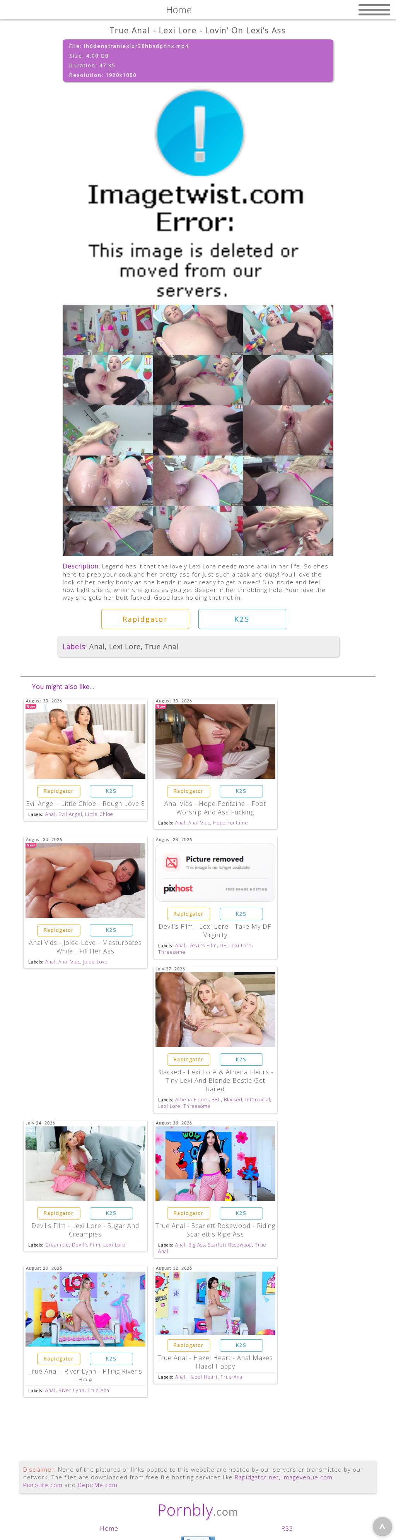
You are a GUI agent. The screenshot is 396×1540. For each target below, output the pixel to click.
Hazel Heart (203, 1377)
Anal (97, 646)
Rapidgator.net (257, 1477)
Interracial (257, 1099)
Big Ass (196, 1244)
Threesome (172, 952)
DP (223, 945)
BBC (216, 1099)
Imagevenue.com (307, 1477)
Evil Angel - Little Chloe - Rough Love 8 (85, 803)
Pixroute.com (43, 1485)
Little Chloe (99, 814)
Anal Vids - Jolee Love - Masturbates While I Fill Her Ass (85, 946)
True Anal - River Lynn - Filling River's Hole (85, 1375)
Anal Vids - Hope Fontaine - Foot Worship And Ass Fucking (215, 807)
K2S (242, 619)
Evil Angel (70, 814)
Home (109, 1528)
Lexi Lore (125, 646)
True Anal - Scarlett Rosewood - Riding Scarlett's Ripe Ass (215, 1229)
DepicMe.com (98, 1485)
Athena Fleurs (192, 1099)
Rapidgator (145, 619)
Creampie (57, 1244)
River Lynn (71, 1390)
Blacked (233, 1099)
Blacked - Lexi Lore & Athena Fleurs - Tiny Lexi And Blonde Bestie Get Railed (215, 1080)
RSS (287, 1528)
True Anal (162, 646)
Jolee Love (95, 961)
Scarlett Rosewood (230, 1244)
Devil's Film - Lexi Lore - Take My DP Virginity (215, 930)
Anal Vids (199, 822)
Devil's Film (202, 945)
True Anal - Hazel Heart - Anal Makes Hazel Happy (215, 1361)
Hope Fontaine (230, 822)
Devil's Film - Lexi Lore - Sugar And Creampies (85, 1229)
